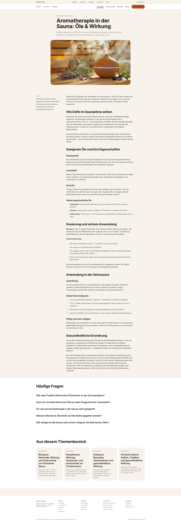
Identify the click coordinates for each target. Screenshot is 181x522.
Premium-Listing (107, 509)
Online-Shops (84, 505)
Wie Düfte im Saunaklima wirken (46, 99)
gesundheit (46, 6)
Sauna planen (141, 2)
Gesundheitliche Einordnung (44, 109)
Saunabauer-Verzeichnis (109, 503)
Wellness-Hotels (107, 505)
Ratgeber (74, 2)
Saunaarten (83, 2)
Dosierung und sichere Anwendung (47, 104)
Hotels (107, 2)
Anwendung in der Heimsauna (45, 107)
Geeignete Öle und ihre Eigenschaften (47, 101)
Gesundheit (100, 6)
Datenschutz (128, 505)
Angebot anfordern (108, 507)
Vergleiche (91, 2)
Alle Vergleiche (85, 503)
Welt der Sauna (40, 2)
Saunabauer (100, 2)
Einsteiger (120, 6)
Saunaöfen (84, 507)
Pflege (127, 6)
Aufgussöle (84, 509)
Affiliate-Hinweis (129, 507)
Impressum (128, 503)
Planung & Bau (110, 6)
